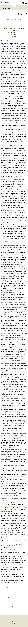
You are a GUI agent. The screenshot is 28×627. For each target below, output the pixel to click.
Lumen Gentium (17, 65)
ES (10, 19)
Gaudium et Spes (5, 511)
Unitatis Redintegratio (6, 487)
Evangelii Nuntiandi (17, 215)
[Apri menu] (26, 3)
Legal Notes (14, 619)
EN (8, 19)
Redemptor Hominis (14, 120)
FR (13, 19)
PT (20, 19)
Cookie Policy (14, 621)
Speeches (3, 8)
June (9, 8)
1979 (7, 8)
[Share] (27, 14)
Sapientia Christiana (7, 453)
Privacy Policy (14, 623)
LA (17, 19)
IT (15, 19)
